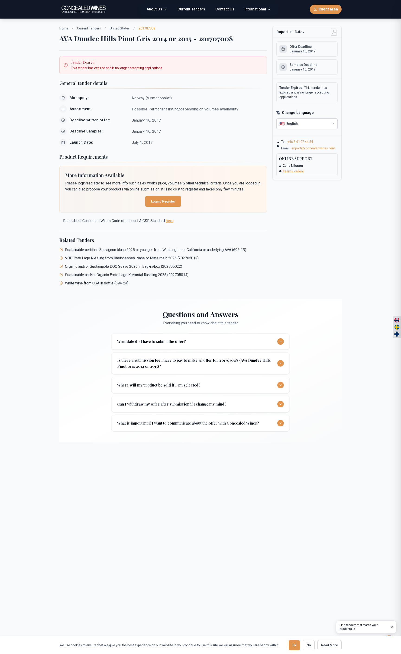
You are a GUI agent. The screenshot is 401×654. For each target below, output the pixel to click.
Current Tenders (89, 28)
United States (120, 28)
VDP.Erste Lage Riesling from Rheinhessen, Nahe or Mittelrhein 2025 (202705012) (132, 258)
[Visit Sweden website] (397, 327)
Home (63, 28)
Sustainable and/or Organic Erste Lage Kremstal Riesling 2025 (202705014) (126, 275)
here (169, 221)
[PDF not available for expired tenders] (334, 31)
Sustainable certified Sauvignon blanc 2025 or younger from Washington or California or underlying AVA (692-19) (155, 250)
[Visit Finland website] (397, 334)
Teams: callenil (293, 171)
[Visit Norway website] (397, 320)
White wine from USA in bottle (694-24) (97, 283)
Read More (329, 645)
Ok (294, 645)
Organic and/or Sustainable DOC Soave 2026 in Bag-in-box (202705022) (123, 266)
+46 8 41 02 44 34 (300, 142)
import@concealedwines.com (313, 148)
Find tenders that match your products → (359, 627)
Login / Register (163, 201)
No (309, 645)
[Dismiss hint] (392, 627)
